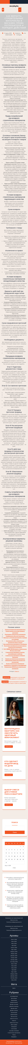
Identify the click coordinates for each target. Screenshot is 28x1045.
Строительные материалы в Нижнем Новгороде (15, 656)
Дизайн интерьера (14, 1006)
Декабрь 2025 (14, 955)
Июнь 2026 (14, 943)
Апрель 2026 (14, 947)
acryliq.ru (14, 6)
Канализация (14, 1012)
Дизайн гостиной (14, 1004)
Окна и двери (14, 1024)
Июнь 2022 (14, 980)
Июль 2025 (14, 965)
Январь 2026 (14, 953)
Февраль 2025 (14, 973)
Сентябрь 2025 (14, 961)
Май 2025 (14, 969)
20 (14, 856)
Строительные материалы (14, 1032)
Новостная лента (14, 1022)
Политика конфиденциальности (14, 922)
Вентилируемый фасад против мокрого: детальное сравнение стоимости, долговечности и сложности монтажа (15, 885)
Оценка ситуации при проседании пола (15, 629)
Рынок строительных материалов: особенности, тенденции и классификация (15, 664)
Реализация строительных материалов (15, 634)
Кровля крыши (14, 1014)
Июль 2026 (14, 941)
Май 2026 (14, 945)
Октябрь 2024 (14, 978)
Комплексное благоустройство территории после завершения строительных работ (15, 906)
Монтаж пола (14, 1016)
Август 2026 (14, 939)
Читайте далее (9, 746)
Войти (14, 988)
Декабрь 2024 (14, 976)
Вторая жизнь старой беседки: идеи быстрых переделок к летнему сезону (15, 892)
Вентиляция (14, 998)
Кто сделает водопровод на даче (11, 763)
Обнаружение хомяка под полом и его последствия (15, 661)
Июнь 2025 (14, 967)
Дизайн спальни (14, 1010)
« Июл (14, 868)
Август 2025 (14, 963)
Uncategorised (14, 996)
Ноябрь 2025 (14, 957)
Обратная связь (14, 920)
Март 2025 (14, 971)
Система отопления (14, 1030)
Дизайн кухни (14, 1008)
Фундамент (14, 1036)
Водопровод (14, 1000)
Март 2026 (14, 949)
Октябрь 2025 (14, 959)
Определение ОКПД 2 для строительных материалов (15, 667)
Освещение (14, 1026)
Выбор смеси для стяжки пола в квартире (13, 791)
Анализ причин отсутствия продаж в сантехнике (15, 632)
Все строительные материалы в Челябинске (15, 644)
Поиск (15, 822)
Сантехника (14, 1028)
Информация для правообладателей (14, 918)
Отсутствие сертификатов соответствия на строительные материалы (15, 646)
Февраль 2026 (14, 951)
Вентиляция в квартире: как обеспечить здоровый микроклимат (12, 733)
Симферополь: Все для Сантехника (15, 636)
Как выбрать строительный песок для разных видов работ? (15, 878)
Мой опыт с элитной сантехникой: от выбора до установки (15, 638)
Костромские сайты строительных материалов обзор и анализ (15, 641)
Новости (17, 671)
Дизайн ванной (14, 1002)
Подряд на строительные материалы (15, 659)
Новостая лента (14, 1018)
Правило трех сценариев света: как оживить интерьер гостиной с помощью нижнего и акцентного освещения (15, 899)
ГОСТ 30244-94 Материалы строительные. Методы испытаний (15, 650)
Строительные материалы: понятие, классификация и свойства (15, 653)
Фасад (14, 1034)
